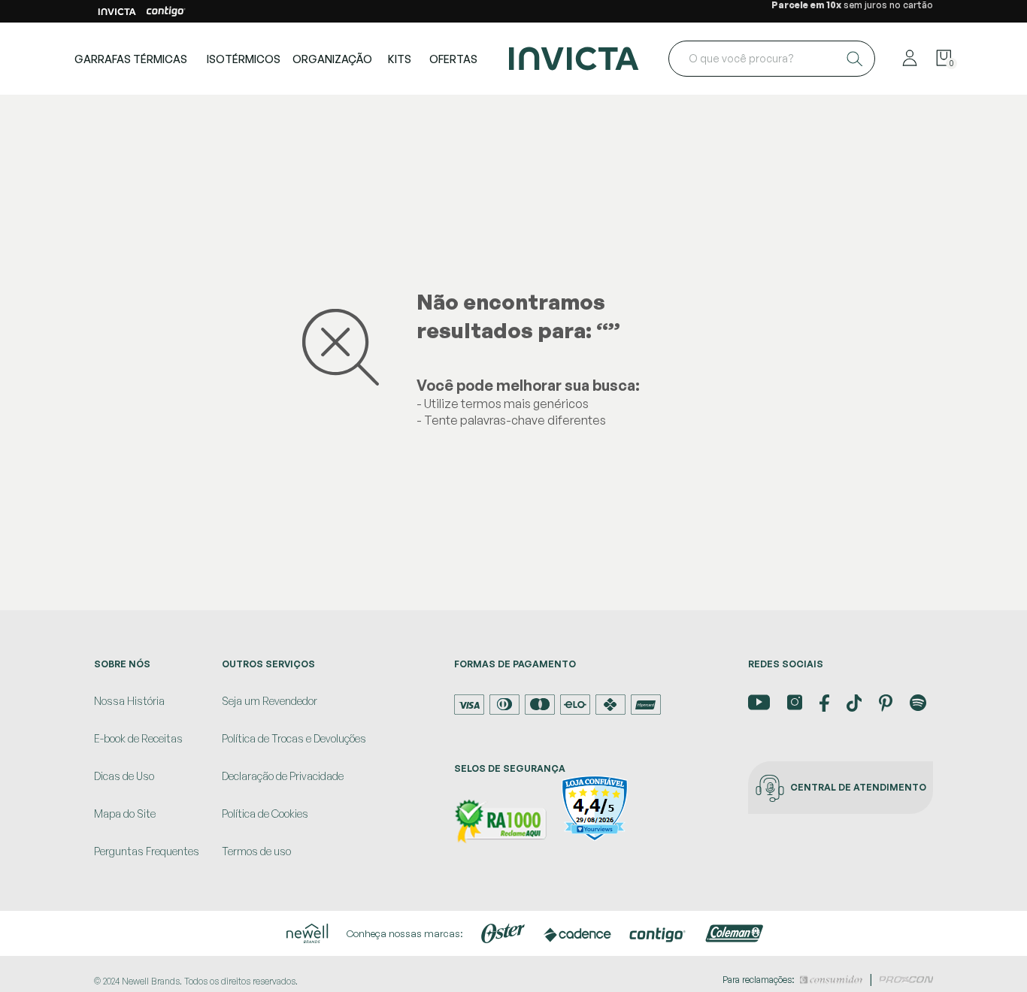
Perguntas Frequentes (146, 851)
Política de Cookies (265, 813)
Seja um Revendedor (269, 700)
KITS (399, 59)
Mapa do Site (125, 813)
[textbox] (771, 59)
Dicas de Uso (124, 776)
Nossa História (129, 700)
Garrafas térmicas (130, 59)
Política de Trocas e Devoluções (294, 738)
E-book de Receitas (138, 738)
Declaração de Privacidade (283, 776)
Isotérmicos (243, 59)
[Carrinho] (944, 59)
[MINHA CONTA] (910, 59)
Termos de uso (256, 851)
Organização (332, 59)
